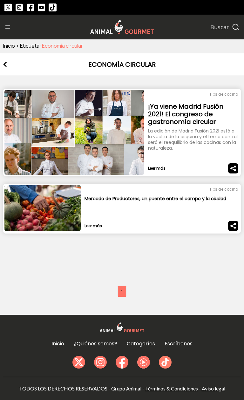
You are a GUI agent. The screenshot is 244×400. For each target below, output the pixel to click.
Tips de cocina (223, 94)
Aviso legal (213, 388)
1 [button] (122, 291)
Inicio (9, 45)
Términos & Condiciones (171, 388)
